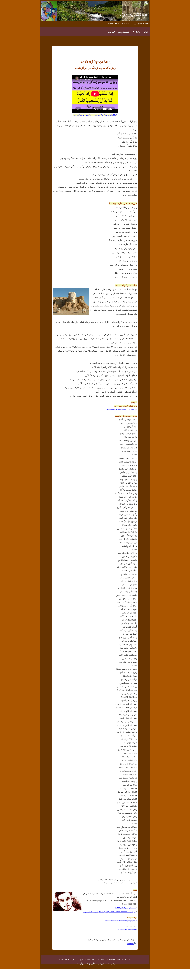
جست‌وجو (123, 31)
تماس (111, 31)
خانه (145, 31)
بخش (137, 31)
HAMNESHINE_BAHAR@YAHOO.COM (76, 960)
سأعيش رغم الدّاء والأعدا (125, 908)
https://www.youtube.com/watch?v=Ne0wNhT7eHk (122, 409)
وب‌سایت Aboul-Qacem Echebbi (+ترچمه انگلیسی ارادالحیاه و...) (109, 912)
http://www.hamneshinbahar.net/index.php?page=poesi (120, 920)
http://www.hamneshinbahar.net (127, 929)
